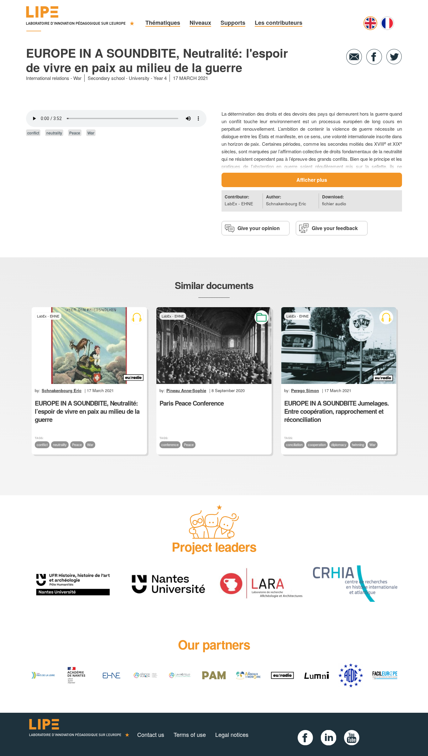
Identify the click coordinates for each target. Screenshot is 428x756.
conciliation (294, 444)
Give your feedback (335, 228)
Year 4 (160, 78)
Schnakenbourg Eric (286, 204)
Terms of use (190, 734)
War (77, 78)
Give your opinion (258, 228)
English (370, 23)
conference (170, 444)
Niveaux (200, 22)
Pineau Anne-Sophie (186, 390)
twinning (358, 444)
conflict (33, 132)
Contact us (150, 734)
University (139, 78)
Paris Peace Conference (191, 402)
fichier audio (334, 204)
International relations (47, 78)
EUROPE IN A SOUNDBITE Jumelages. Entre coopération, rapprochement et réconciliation (336, 411)
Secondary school (106, 78)
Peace (74, 132)
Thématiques (162, 22)
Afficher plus (311, 179)
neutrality (54, 132)
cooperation (317, 444)
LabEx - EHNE (239, 204)
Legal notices (231, 734)
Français (387, 23)
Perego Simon (305, 390)
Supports (233, 22)
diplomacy (339, 444)
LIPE (79, 734)
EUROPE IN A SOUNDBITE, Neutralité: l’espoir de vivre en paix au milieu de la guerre (87, 411)
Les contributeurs (278, 22)
